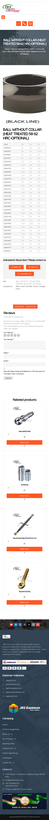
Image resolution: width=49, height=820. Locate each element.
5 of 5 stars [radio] (18, 335)
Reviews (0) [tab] (19, 306)
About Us (6, 734)
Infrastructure (7, 748)
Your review (9, 339)
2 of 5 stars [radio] (8, 335)
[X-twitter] (29, 624)
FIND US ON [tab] (31, 306)
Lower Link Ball (26, 286)
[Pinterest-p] (33, 624)
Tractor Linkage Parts (20, 49)
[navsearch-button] (36, 9)
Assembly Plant (8, 744)
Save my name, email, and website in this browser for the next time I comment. (24, 372)
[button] (3, 17)
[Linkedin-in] (16, 624)
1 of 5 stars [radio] (5, 335)
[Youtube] (11, 624)
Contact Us (6, 763)
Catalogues (7, 758)
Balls (32, 49)
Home (7, 49)
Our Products (7, 739)
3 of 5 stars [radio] (11, 335)
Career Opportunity (10, 753)
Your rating (9, 333)
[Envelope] (38, 624)
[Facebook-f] (20, 624)
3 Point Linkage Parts (10, 729)
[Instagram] (25, 624)
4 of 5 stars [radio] (15, 335)
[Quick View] (24, 437)
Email (6, 361)
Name (6, 353)
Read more (24, 442)
